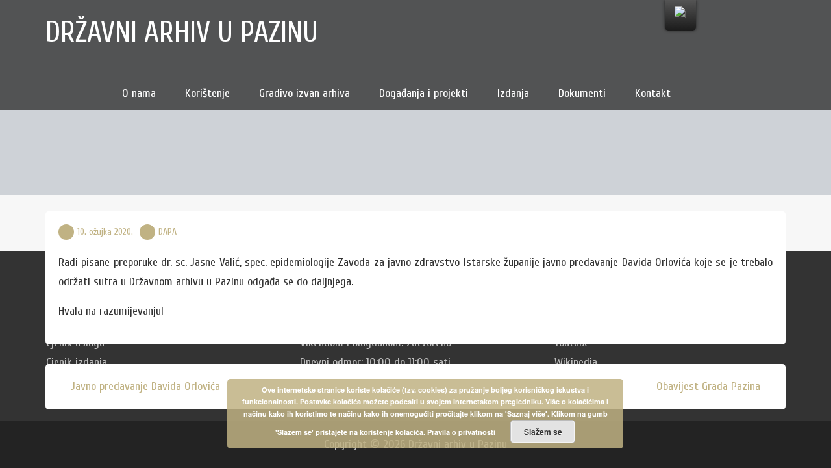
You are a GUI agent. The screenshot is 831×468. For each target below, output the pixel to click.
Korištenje (207, 93)
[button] (704, 93)
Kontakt (653, 93)
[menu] (680, 15)
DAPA (167, 231)
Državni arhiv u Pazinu (181, 32)
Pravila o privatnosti (461, 432)
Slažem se (543, 431)
